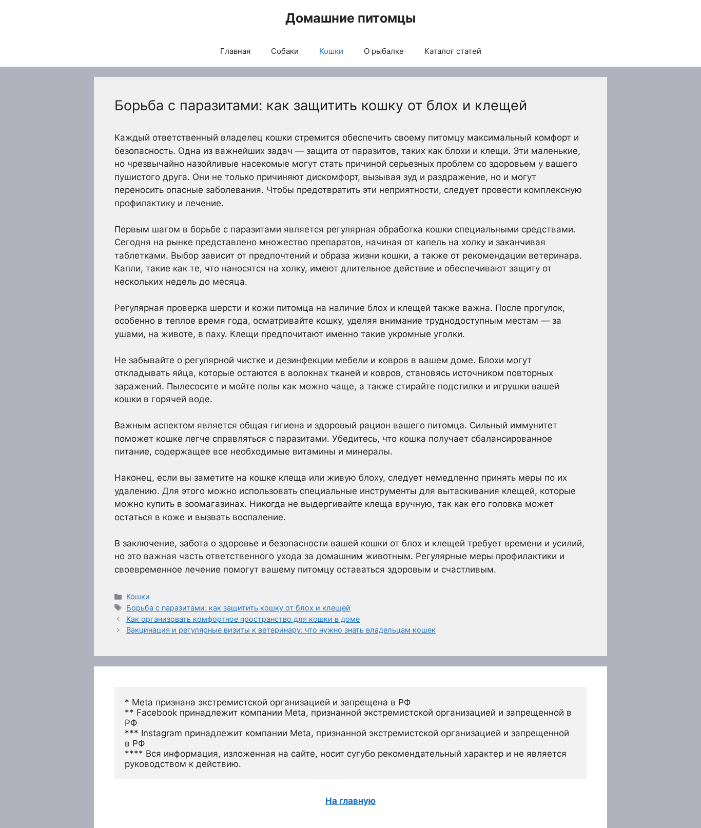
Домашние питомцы (350, 18)
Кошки (331, 51)
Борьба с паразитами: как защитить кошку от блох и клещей (238, 607)
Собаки (285, 51)
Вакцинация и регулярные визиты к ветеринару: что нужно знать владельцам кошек (281, 629)
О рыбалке (384, 51)
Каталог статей (452, 51)
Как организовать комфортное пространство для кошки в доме (243, 619)
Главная (235, 51)
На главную (350, 801)
